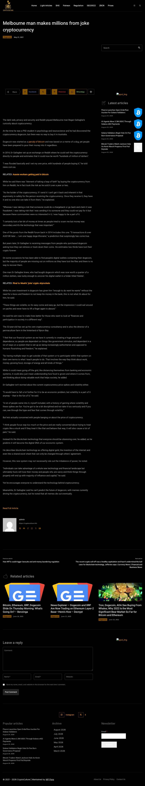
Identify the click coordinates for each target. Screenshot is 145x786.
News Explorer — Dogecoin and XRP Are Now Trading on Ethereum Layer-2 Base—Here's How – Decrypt (72, 608)
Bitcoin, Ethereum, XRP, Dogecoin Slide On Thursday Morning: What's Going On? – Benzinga (22, 608)
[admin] (9, 525)
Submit (109, 744)
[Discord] (24, 528)
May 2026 (58, 742)
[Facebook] (28, 528)
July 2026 (58, 734)
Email (104, 731)
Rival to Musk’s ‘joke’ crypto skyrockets (31, 283)
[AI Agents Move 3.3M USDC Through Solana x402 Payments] (138, 124)
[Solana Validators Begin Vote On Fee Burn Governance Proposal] (138, 135)
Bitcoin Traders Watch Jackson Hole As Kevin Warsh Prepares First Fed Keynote (116, 146)
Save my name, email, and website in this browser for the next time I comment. (36, 684)
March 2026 (59, 751)
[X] (140, 6)
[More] (91, 92)
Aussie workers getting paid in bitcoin (31, 174)
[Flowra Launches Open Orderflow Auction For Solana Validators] (138, 112)
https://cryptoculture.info (28, 523)
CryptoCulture (23, 779)
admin (22, 519)
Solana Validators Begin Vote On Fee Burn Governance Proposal (116, 134)
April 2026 (58, 746)
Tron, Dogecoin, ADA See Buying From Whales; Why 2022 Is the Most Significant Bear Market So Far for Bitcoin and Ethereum (120, 610)
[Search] (139, 48)
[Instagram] (134, 6)
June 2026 (59, 738)
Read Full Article (10, 508)
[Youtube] (40, 528)
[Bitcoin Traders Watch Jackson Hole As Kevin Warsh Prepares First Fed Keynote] (138, 147)
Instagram (70, 714)
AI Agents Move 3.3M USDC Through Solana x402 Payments (116, 122)
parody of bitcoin (37, 141)
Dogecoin (7, 37)
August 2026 (60, 729)
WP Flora (50, 779)
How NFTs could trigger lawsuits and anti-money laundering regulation (31, 561)
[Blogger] (20, 528)
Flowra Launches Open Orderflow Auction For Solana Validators (115, 111)
